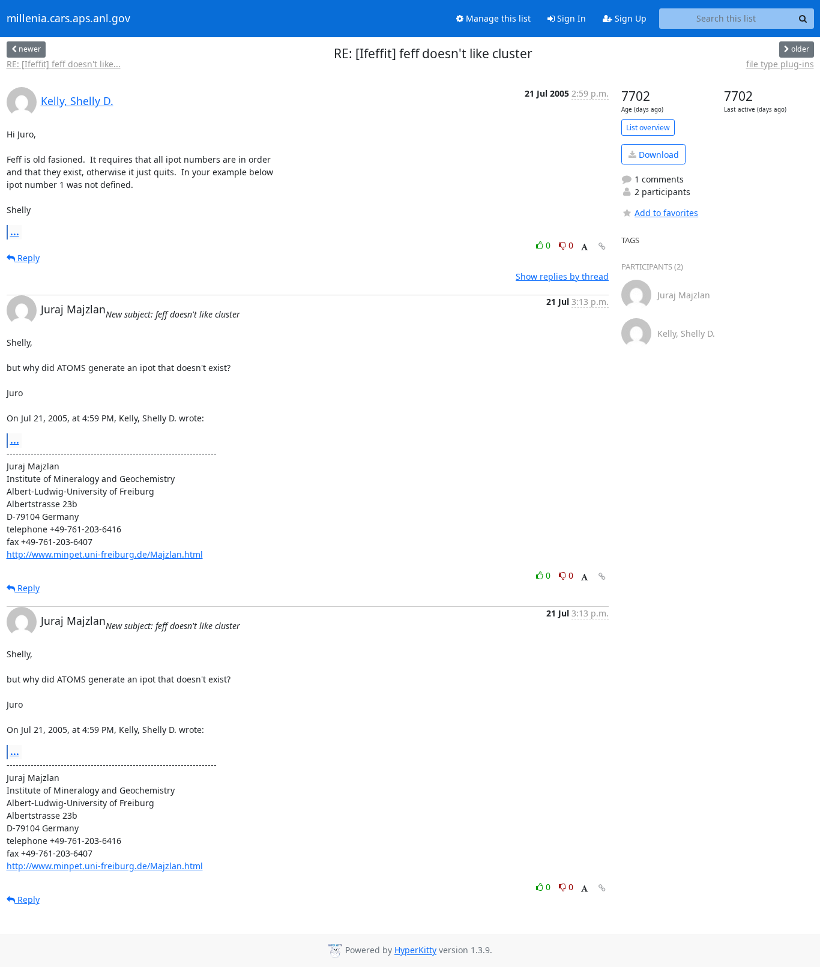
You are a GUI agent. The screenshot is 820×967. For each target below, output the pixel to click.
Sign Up (629, 18)
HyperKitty (415, 950)
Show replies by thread (562, 276)
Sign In (570, 18)
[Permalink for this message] (602, 246)
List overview (648, 127)
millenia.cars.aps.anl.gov (68, 18)
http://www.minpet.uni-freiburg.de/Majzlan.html (105, 554)
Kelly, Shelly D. (77, 101)
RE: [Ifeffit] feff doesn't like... (64, 64)
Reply (27, 258)
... (14, 231)
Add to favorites (666, 212)
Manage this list (497, 18)
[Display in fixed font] (584, 247)
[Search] (803, 18)
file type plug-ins (780, 64)
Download (657, 154)
